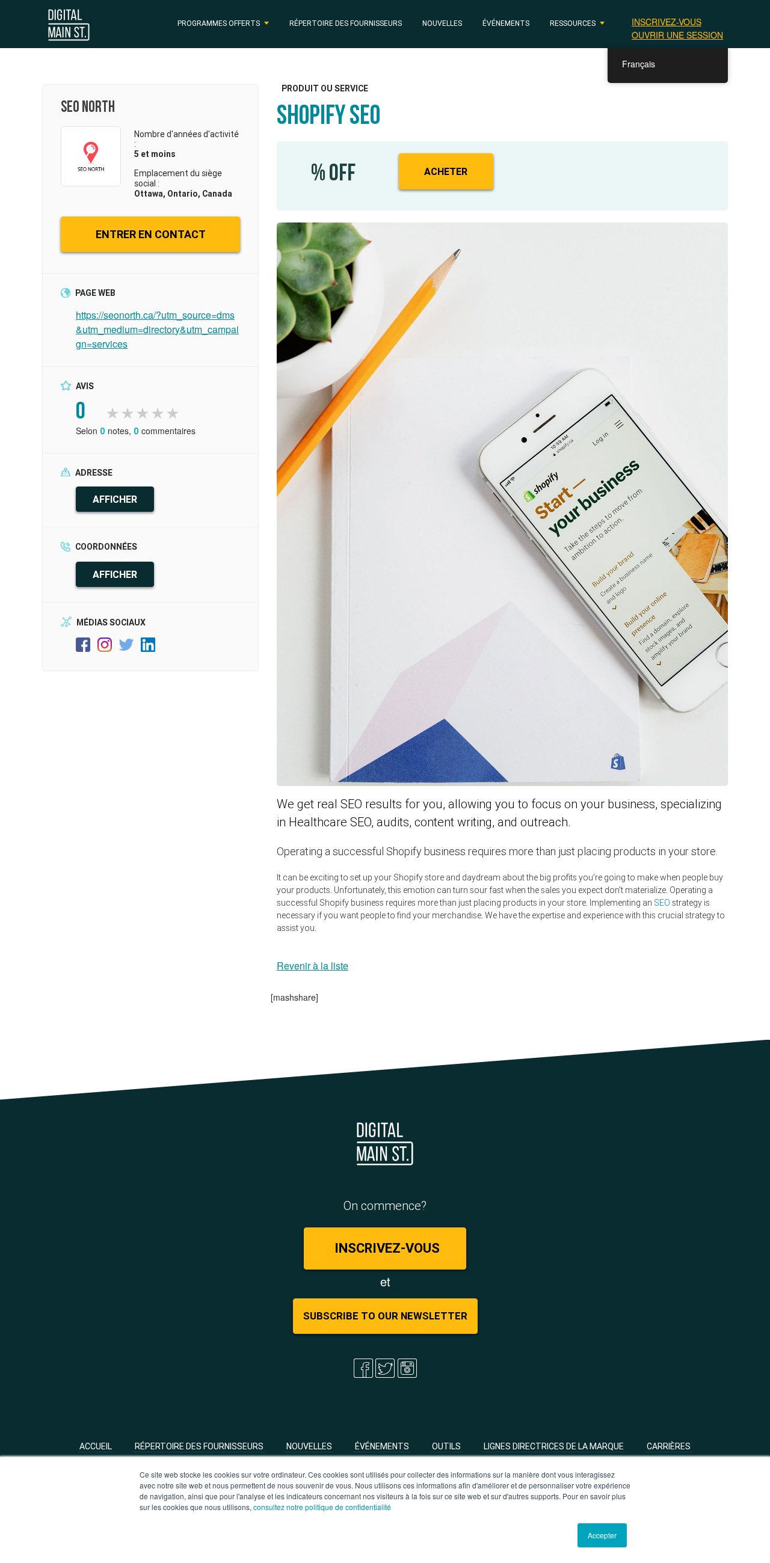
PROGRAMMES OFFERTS (218, 23)
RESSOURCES (573, 23)
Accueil (95, 1446)
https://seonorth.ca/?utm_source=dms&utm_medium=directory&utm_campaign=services (157, 329)
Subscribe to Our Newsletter (385, 1315)
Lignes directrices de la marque (554, 1446)
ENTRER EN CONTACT (151, 234)
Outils (446, 1446)
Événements (505, 23)
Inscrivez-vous (666, 22)
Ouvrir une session (677, 35)
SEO (662, 902)
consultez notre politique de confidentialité (322, 1507)
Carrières (669, 1446)
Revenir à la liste (312, 965)
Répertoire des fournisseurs (345, 23)
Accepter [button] (602, 1535)
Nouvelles (442, 23)
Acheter (445, 171)
